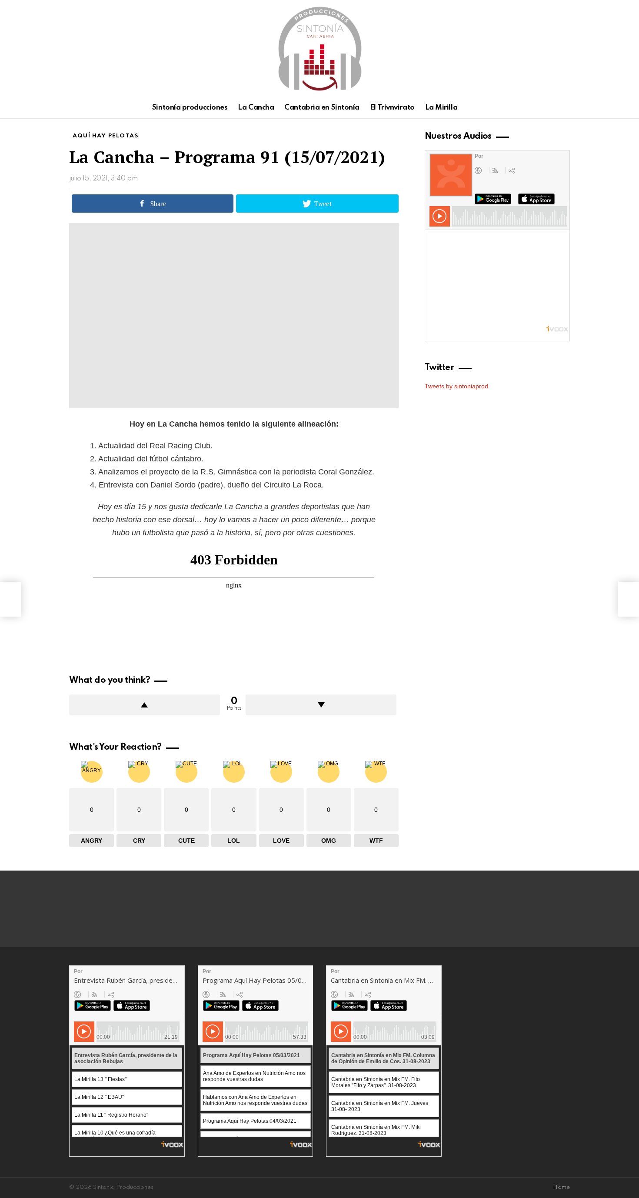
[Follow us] (550, 108)
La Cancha (256, 107)
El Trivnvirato (392, 107)
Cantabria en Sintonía (321, 107)
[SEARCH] (564, 108)
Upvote (144, 704)
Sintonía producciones (190, 107)
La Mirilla (441, 107)
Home (561, 1187)
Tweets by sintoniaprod (456, 386)
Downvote (321, 704)
